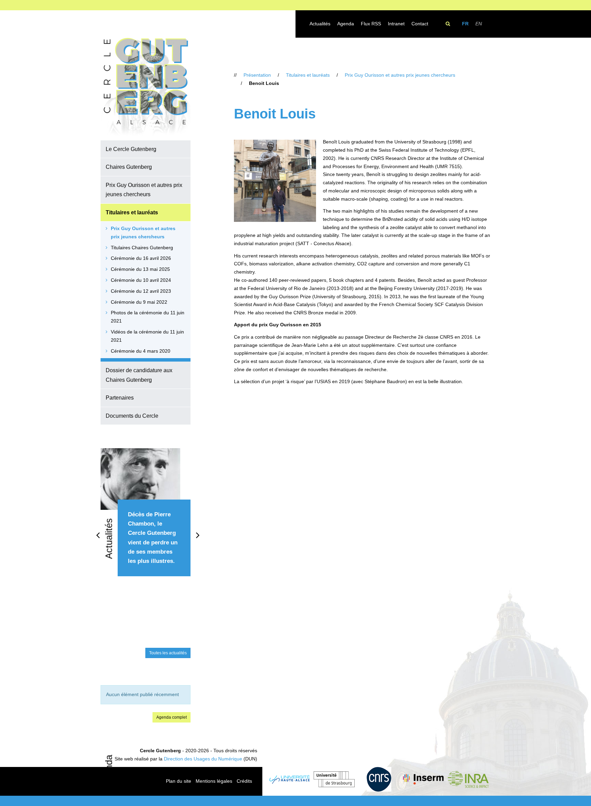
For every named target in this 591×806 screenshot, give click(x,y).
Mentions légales (214, 781)
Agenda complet (171, 717)
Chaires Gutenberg (129, 167)
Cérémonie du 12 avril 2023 (141, 291)
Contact (419, 23)
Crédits (244, 781)
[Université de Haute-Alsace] (289, 779)
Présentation (257, 75)
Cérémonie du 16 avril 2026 (141, 258)
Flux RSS (371, 23)
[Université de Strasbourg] (334, 779)
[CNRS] (378, 779)
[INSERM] (423, 779)
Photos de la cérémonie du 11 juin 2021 (147, 317)
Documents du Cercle (132, 416)
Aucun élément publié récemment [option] (142, 694)
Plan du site (178, 781)
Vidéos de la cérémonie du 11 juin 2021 (147, 336)
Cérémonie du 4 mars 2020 (140, 351)
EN (478, 23)
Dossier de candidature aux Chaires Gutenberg (139, 374)
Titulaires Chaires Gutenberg (142, 247)
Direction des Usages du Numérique (203, 758)
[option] (146, 520)
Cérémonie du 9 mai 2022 (139, 302)
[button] (188, 148)
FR (465, 23)
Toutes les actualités (168, 653)
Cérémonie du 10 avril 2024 (141, 280)
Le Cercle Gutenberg (131, 149)
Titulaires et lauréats (132, 212)
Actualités (320, 23)
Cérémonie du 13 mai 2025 (140, 269)
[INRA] (468, 779)
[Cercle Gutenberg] (146, 88)
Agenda (345, 23)
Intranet (396, 23)
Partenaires (120, 397)
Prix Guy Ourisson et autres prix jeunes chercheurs (144, 189)
